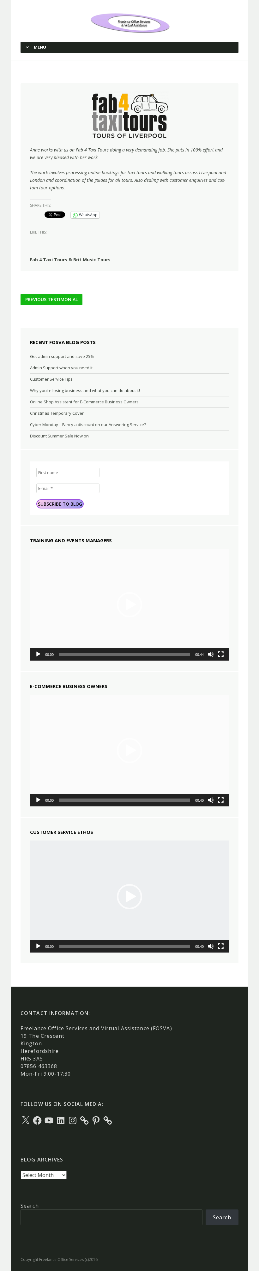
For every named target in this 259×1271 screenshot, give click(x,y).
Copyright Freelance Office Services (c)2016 (59, 1259)
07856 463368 (39, 1066)
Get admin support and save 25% (62, 356)
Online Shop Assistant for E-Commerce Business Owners (84, 402)
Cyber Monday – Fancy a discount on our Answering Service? (88, 424)
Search (30, 1205)
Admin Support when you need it (61, 368)
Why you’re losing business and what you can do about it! (85, 390)
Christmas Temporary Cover (57, 413)
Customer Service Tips (51, 379)
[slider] (124, 654)
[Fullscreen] (221, 654)
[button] (129, 604)
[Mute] (211, 654)
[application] (129, 605)
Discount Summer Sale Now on (59, 436)
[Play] (38, 654)
